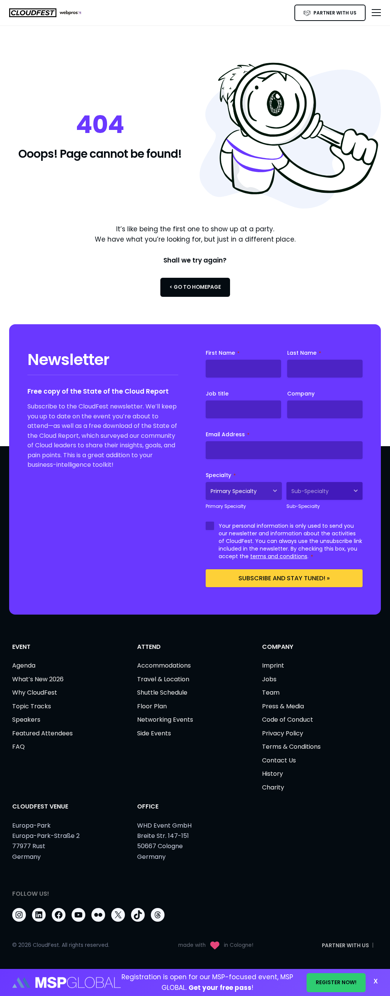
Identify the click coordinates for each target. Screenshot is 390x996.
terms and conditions (278, 556)
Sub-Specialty (303, 506)
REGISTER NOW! (336, 982)
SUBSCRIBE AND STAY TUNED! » (284, 578)
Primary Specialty (226, 506)
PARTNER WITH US (334, 13)
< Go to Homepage (195, 287)
